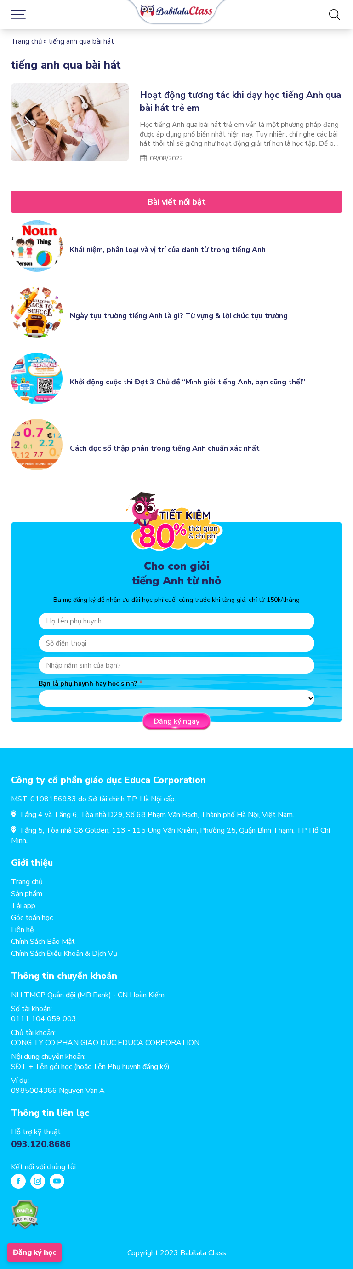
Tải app (23, 906)
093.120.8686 (41, 1144)
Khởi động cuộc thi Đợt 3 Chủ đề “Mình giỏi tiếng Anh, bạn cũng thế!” (187, 382)
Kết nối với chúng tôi (43, 1167)
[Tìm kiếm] (334, 14)
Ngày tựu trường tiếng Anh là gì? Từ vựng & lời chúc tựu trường (179, 316)
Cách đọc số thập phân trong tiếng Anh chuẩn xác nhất (165, 448)
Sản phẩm (26, 894)
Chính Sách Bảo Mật (43, 942)
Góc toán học (32, 918)
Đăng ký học (34, 1252)
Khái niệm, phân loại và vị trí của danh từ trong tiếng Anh (168, 250)
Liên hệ (22, 930)
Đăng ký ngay (176, 721)
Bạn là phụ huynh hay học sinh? (88, 683)
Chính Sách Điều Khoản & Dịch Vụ (64, 954)
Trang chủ (26, 41)
